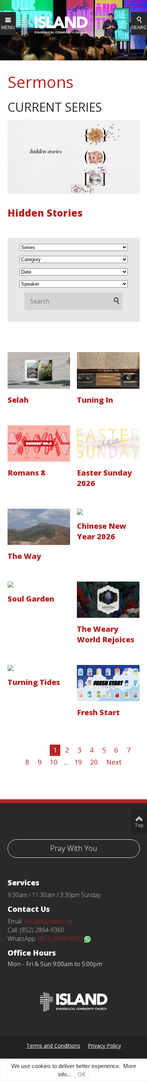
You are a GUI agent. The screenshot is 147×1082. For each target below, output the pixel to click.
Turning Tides (34, 682)
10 (53, 761)
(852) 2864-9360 (61, 938)
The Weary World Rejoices (105, 634)
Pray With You (73, 848)
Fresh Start (98, 712)
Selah (18, 400)
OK (82, 1074)
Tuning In (95, 400)
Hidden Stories (45, 213)
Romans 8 (26, 473)
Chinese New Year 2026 (101, 531)
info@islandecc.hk (48, 921)
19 (78, 761)
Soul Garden (31, 599)
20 (94, 761)
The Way (24, 556)
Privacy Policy (104, 1045)
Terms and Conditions (53, 1045)
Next (114, 761)
